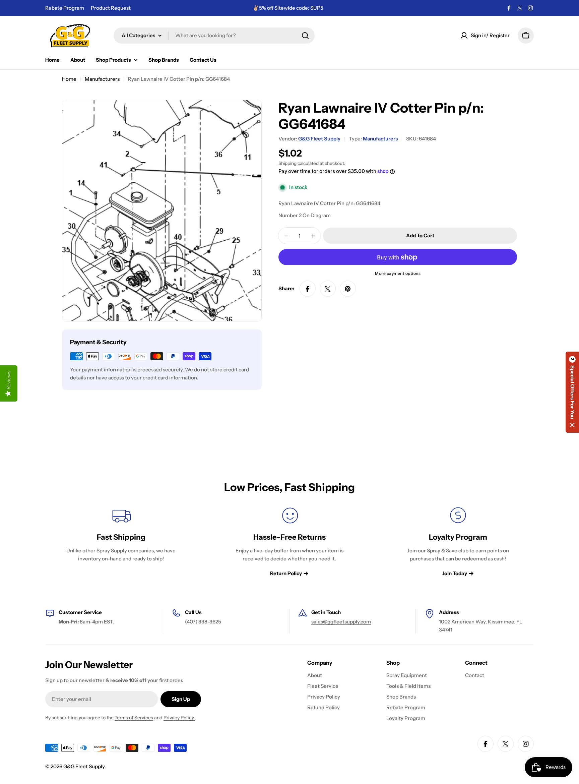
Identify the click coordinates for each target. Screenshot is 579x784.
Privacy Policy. (179, 718)
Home (69, 79)
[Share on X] (328, 289)
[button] (572, 392)
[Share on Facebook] (308, 289)
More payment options (398, 273)
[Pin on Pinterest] (348, 289)
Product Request (111, 8)
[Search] (305, 36)
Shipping (287, 163)
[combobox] (214, 35)
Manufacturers (102, 79)
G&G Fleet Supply (319, 138)
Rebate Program (64, 8)
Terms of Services (134, 718)
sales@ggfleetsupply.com (341, 621)
